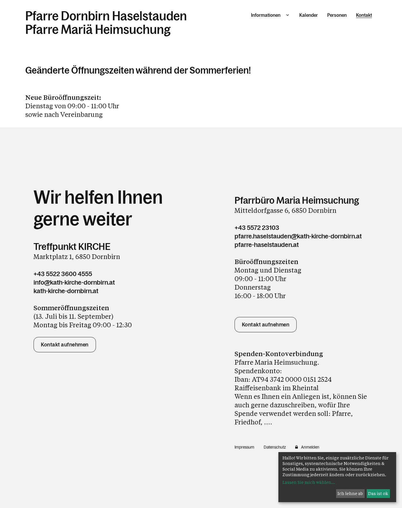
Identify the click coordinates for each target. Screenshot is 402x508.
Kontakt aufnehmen (65, 345)
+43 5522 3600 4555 (63, 274)
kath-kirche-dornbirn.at (66, 291)
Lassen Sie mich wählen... (309, 482)
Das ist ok (378, 493)
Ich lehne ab (350, 493)
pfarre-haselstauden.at (267, 244)
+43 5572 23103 (257, 227)
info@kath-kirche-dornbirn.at (74, 282)
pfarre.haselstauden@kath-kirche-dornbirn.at (298, 236)
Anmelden (310, 447)
